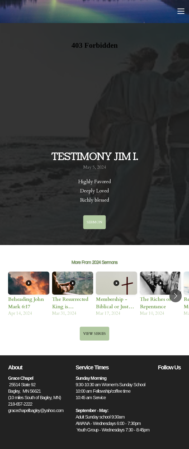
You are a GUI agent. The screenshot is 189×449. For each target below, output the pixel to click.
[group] (28, 296)
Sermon (95, 222)
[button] (175, 296)
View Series (94, 333)
